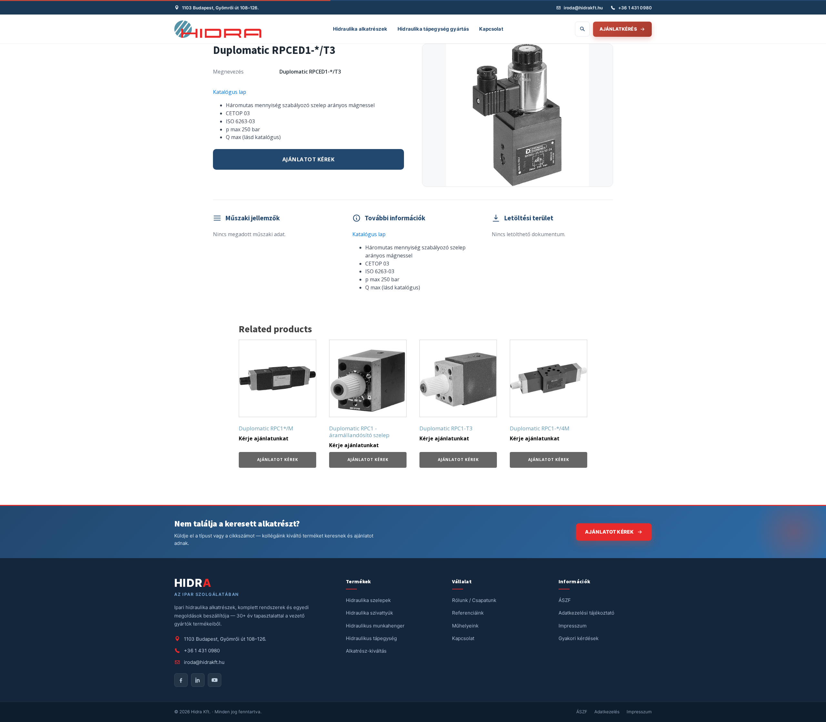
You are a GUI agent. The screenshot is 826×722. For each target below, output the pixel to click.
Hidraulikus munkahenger (375, 626)
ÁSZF (565, 600)
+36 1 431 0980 (635, 7)
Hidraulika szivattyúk (369, 613)
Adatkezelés (607, 711)
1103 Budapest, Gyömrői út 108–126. (220, 7)
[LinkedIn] (198, 680)
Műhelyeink (465, 626)
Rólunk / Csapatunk (474, 600)
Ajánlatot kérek (308, 159)
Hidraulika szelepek (368, 600)
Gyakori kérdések (579, 638)
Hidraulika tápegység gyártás (433, 29)
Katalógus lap (229, 91)
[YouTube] (214, 680)
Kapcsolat (491, 29)
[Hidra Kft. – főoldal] (217, 29)
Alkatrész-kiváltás (366, 651)
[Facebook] (181, 680)
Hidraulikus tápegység (371, 638)
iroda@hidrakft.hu (583, 7)
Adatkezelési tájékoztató (586, 613)
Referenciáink (468, 613)
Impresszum (573, 626)
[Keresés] (582, 29)
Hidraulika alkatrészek (360, 29)
